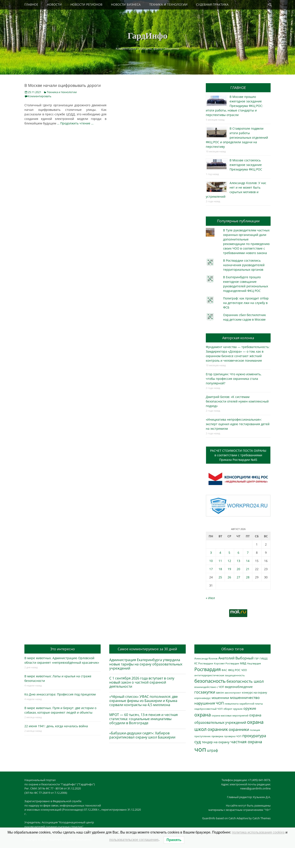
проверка (217, 736)
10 (211, 561)
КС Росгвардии (203, 663)
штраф (212, 750)
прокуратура (254, 735)
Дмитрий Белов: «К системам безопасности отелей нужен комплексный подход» (237, 401)
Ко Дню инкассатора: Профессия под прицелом (60, 694)
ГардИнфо (147, 35)
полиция (255, 730)
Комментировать (39, 96)
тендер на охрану (216, 742)
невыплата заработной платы (244, 703)
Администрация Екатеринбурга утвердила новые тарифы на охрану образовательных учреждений (145, 663)
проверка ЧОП (232, 736)
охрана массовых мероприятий (230, 715)
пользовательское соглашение (134, 840)
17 (211, 569)
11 (220, 561)
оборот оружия (233, 708)
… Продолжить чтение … (75, 123)
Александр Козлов (205, 658)
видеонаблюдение (239, 687)
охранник (218, 729)
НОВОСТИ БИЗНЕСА (126, 4)
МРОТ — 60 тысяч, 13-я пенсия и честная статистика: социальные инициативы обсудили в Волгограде (143, 718)
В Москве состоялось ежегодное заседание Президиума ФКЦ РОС (246, 164)
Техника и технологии (62, 92)
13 (238, 561)
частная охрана (246, 742)
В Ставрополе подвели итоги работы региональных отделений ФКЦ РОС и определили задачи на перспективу (237, 137)
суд (197, 742)
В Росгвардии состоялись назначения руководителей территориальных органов (244, 265)
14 (247, 561)
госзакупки (204, 692)
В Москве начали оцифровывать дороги (62, 85)
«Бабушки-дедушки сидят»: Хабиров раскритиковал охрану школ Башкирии (142, 735)
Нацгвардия (254, 663)
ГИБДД (264, 658)
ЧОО (244, 670)
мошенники (220, 698)
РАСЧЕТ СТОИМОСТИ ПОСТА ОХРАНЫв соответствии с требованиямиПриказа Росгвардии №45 (238, 455)
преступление (202, 736)
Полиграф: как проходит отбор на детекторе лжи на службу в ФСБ (246, 302)
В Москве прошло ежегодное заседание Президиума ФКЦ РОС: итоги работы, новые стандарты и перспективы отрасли (234, 106)
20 (238, 569)
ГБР (256, 658)
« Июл (210, 598)
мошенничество (245, 697)
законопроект (233, 692)
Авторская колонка (238, 338)
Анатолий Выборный (236, 658)
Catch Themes (261, 818)
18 (220, 569)
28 (247, 577)
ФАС (224, 670)
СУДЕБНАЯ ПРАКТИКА (212, 4)
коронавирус (202, 698)
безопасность (210, 681)
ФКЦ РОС (234, 670)
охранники (239, 729)
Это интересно (62, 649)
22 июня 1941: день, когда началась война (56, 726)
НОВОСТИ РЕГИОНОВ (86, 4)
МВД (243, 663)
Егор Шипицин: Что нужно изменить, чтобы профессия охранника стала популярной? (233, 378)
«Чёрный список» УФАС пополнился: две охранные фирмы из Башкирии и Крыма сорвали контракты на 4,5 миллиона (143, 700)
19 (229, 569)
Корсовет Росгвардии (226, 663)
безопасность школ (245, 681)
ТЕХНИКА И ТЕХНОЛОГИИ (168, 4)
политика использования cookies (258, 832)
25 (220, 577)
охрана (202, 714)
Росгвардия (207, 669)
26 (229, 577)
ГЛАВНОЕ (31, 4)
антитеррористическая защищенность (219, 675)
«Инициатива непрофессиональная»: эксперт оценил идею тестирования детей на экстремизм (238, 424)
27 (238, 577)
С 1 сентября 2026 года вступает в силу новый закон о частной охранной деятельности (141, 682)
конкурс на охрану (254, 692)
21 (247, 569)
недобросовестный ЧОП (208, 708)
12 (229, 561)
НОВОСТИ (54, 4)
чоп (200, 749)
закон (220, 692)
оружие (249, 708)
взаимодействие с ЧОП (209, 687)
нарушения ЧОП (209, 703)
